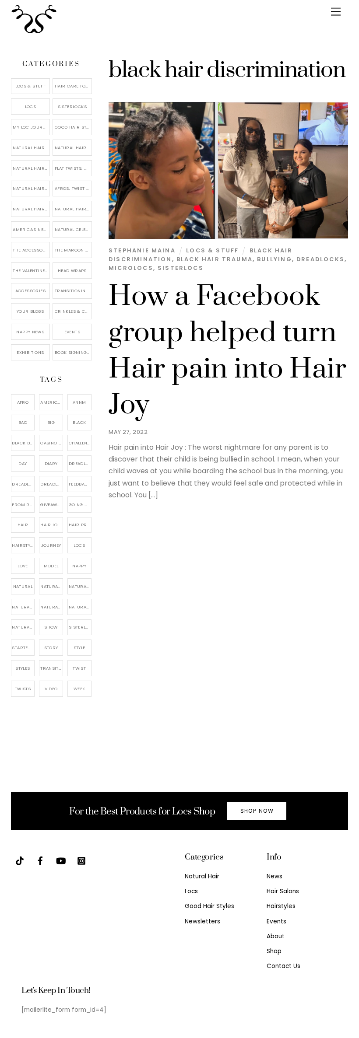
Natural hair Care (80, 586)
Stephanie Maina (142, 250)
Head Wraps (72, 270)
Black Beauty (23, 443)
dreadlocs (51, 484)
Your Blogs (30, 311)
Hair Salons (283, 891)
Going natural (80, 504)
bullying (274, 259)
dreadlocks (320, 259)
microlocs (131, 268)
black (79, 422)
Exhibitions (30, 352)
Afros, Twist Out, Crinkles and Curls (73, 188)
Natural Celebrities (73, 229)
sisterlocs (181, 268)
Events (72, 332)
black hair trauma (214, 259)
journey (51, 545)
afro (23, 402)
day (22, 463)
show (51, 627)
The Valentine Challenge (31, 270)
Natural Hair (51, 586)
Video (51, 689)
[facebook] (40, 860)
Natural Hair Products (23, 607)
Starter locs (23, 647)
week (79, 689)
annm (79, 402)
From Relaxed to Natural (23, 504)
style (79, 647)
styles (22, 668)
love (23, 566)
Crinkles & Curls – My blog (73, 311)
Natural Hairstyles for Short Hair (31, 209)
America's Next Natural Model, (51, 402)
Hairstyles (281, 906)
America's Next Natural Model (31, 229)
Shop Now (257, 810)
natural (23, 586)
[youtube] (61, 860)
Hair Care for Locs (73, 86)
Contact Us (283, 966)
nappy (79, 566)
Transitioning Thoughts (73, 291)
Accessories (30, 291)
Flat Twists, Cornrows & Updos (73, 168)
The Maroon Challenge (73, 250)
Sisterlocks (72, 106)
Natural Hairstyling (23, 627)
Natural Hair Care (73, 147)
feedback (80, 484)
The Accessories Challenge (31, 250)
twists (23, 689)
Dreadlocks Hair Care (23, 484)
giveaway (51, 504)
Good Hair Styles (73, 127)
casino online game (51, 443)
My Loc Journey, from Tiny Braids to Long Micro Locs (31, 127)
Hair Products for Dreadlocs (80, 525)
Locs (30, 106)
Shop (274, 951)
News (274, 876)
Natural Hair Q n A (31, 168)
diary (51, 463)
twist (79, 668)
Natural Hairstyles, (80, 607)
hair (23, 525)
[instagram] (81, 860)
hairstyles (23, 545)
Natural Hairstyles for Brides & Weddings (73, 209)
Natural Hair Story (51, 607)
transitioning (51, 668)
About (276, 936)
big (51, 422)
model (51, 566)
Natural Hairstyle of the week (31, 188)
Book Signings (72, 352)
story (51, 647)
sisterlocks (80, 627)
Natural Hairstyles (31, 147)
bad (22, 422)
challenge (80, 443)
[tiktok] (19, 860)
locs (79, 545)
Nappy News (30, 332)
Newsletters (202, 921)
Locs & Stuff (212, 250)
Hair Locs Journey (51, 525)
